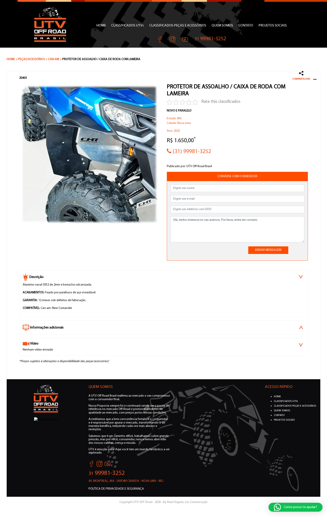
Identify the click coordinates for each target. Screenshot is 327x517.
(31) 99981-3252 (191, 152)
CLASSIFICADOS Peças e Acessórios (177, 25)
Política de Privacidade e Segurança (116, 489)
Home (101, 25)
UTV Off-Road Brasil (199, 166)
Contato (245, 25)
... (315, 78)
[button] (295, 507)
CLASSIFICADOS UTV (127, 25)
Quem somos (222, 25)
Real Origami (175, 502)
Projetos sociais (272, 25)
